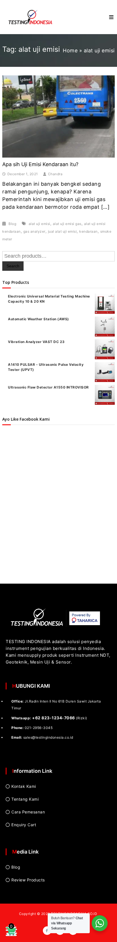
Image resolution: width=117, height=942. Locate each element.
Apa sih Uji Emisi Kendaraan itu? (40, 164)
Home (70, 50)
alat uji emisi (39, 224)
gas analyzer (34, 231)
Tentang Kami (25, 799)
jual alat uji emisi (62, 231)
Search (13, 266)
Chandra (55, 174)
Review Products (28, 879)
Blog (12, 224)
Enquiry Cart (23, 824)
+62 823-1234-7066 (53, 717)
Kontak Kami (23, 786)
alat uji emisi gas (67, 224)
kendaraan (88, 231)
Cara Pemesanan (28, 811)
